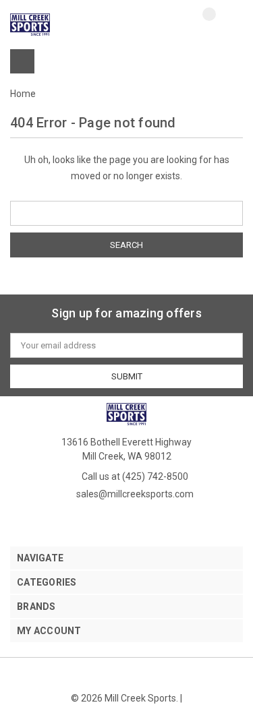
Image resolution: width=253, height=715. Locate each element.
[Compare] (199, 25)
